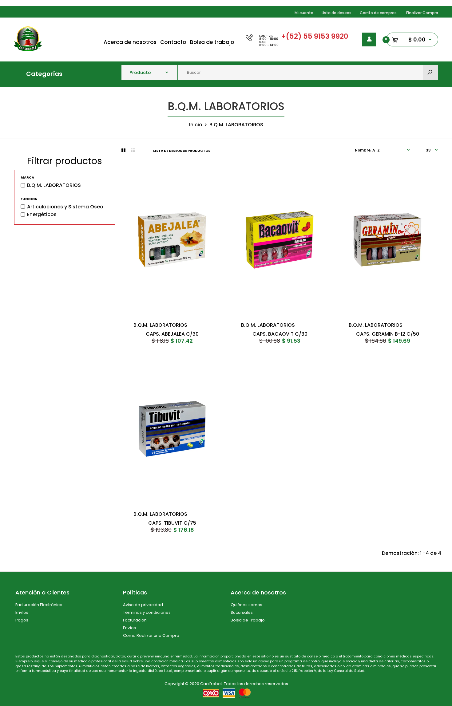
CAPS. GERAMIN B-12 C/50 (387, 334)
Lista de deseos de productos (181, 150)
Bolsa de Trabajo (248, 620)
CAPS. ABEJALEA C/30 (172, 334)
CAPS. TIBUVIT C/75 (172, 523)
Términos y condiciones (147, 612)
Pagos (21, 620)
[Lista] (133, 150)
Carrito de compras (378, 12)
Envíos (21, 612)
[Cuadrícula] (123, 150)
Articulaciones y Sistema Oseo (65, 206)
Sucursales (242, 612)
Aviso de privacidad (143, 605)
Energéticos (42, 214)
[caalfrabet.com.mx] (28, 49)
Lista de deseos (336, 12)
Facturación (135, 620)
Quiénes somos (246, 605)
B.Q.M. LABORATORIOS (54, 185)
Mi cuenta (304, 12)
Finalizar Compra (422, 12)
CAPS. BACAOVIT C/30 (279, 334)
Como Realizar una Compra (151, 635)
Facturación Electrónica (38, 605)
